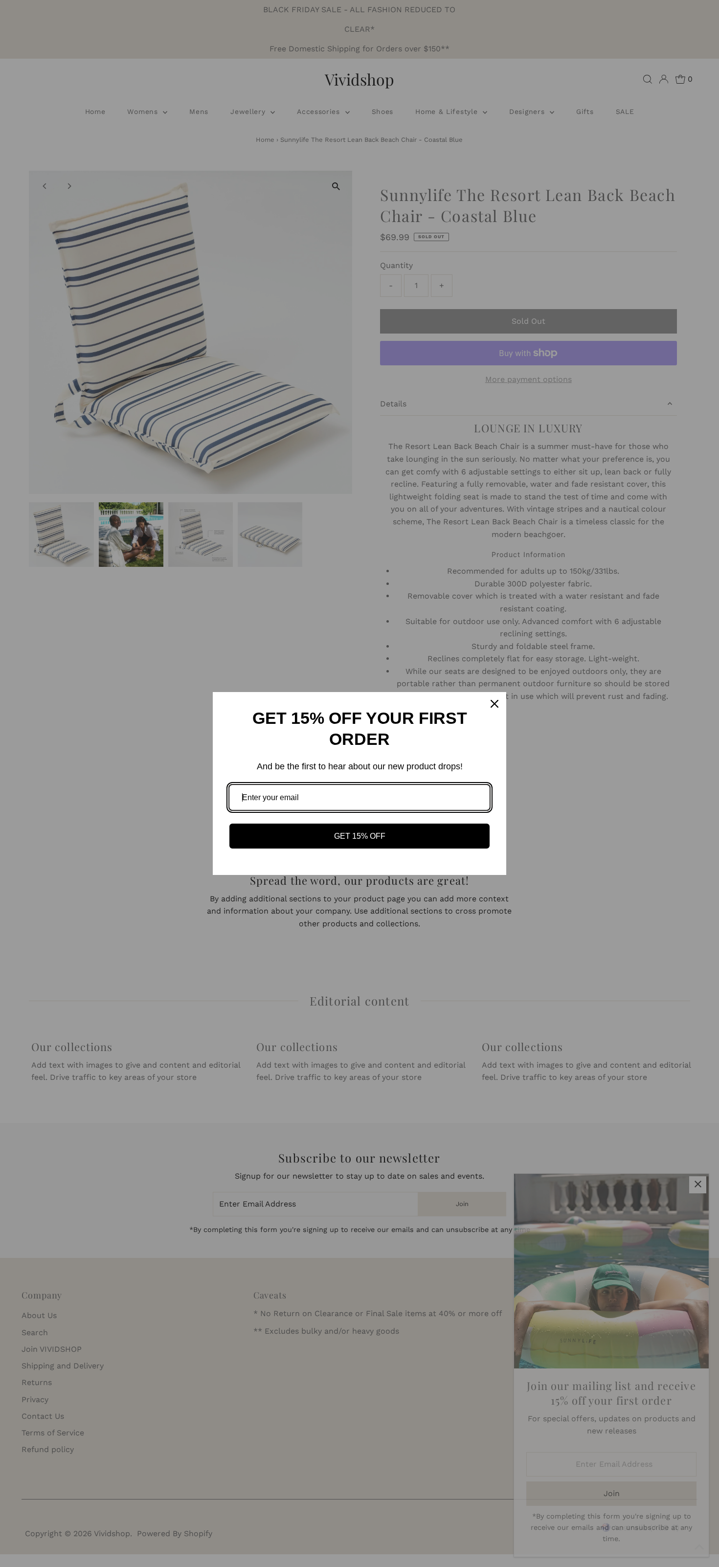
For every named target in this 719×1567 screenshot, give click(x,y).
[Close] (494, 704)
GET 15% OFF (359, 836)
